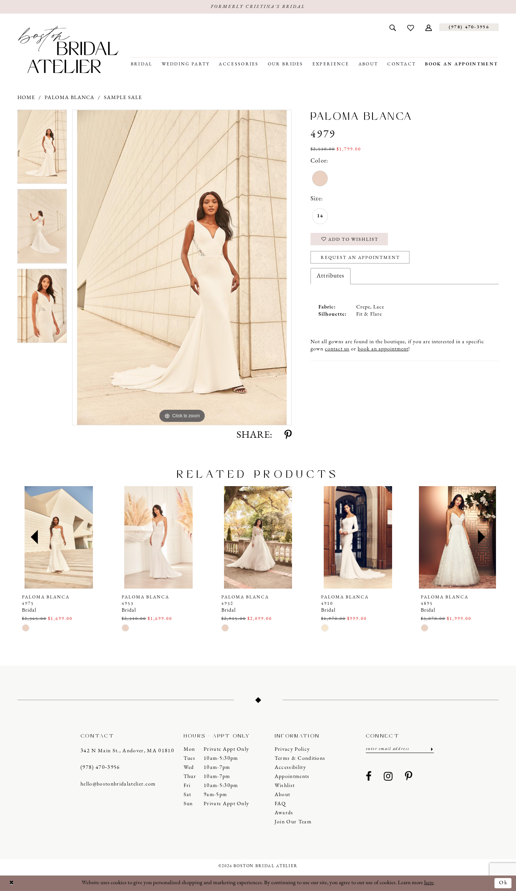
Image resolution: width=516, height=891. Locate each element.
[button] (428, 27)
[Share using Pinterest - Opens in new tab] (288, 435)
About (282, 795)
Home (26, 98)
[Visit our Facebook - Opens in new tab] (369, 777)
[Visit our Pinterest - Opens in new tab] (408, 777)
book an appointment (383, 349)
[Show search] (393, 27)
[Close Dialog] (12, 883)
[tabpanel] (42, 149)
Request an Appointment (360, 258)
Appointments (292, 776)
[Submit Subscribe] (431, 749)
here (429, 883)
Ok (503, 883)
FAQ (280, 804)
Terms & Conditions (300, 758)
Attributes (330, 276)
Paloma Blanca (69, 98)
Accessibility (290, 767)
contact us (337, 349)
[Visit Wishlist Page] (411, 27)
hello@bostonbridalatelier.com (118, 784)
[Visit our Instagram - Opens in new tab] (388, 777)
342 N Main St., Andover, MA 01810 (127, 751)
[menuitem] (393, 27)
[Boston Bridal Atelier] (68, 49)
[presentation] (58, 537)
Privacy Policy (292, 749)
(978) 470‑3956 (100, 767)
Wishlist (285, 786)
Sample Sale (123, 98)
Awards (284, 813)
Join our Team (293, 822)
